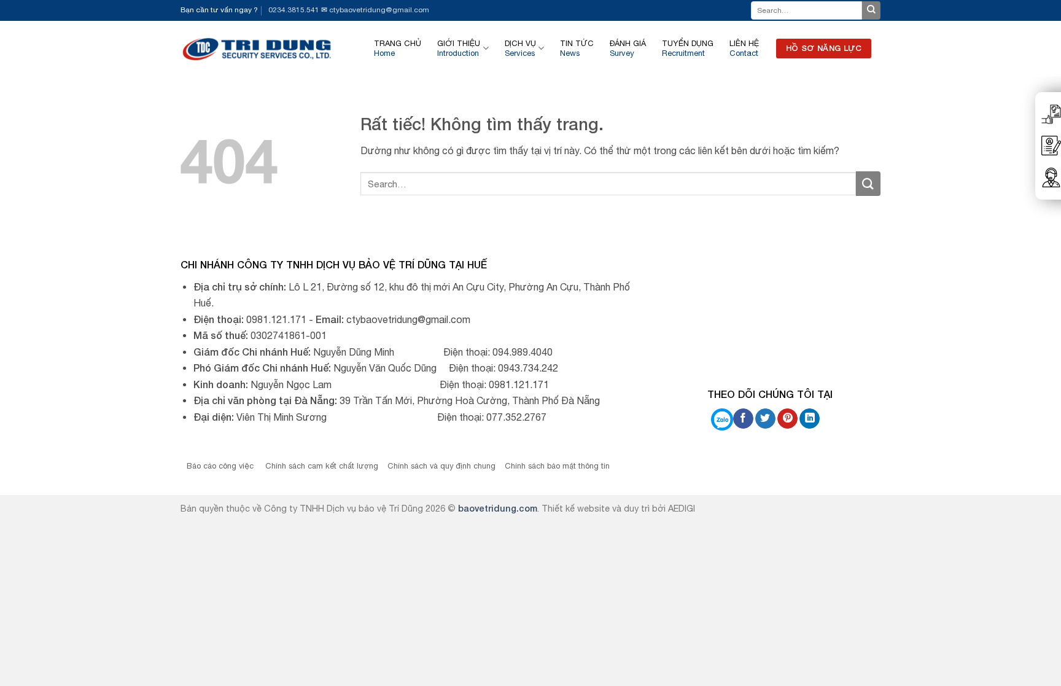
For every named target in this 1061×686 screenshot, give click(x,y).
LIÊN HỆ (744, 48)
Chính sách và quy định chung (441, 465)
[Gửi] (871, 10)
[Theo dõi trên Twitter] (765, 418)
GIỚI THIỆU (458, 48)
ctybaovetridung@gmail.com (379, 10)
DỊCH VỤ (520, 48)
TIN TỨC (577, 48)
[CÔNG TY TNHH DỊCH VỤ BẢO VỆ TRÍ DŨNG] (258, 48)
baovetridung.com (497, 508)
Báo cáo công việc (221, 465)
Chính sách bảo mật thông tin (557, 465)
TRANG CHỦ (397, 48)
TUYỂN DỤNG (687, 48)
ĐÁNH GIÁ (628, 48)
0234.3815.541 (293, 10)
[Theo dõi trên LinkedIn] (809, 418)
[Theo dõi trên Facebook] (743, 418)
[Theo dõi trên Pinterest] (787, 418)
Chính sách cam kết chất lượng (321, 465)
